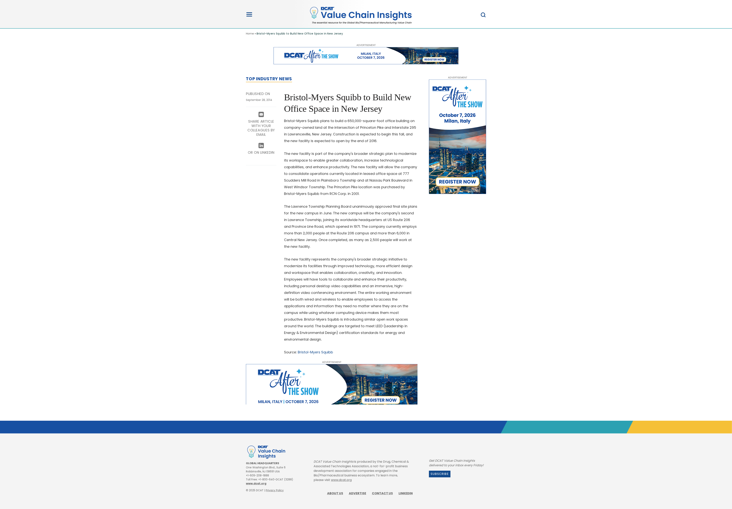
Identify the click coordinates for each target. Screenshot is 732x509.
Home (250, 33)
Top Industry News (269, 79)
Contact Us (382, 493)
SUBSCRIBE (440, 474)
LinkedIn (406, 493)
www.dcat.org (256, 483)
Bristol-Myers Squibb (315, 352)
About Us (335, 493)
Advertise (357, 493)
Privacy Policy (275, 490)
